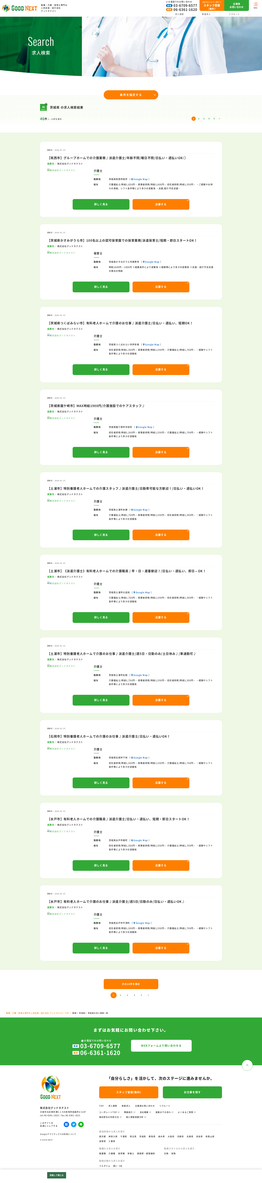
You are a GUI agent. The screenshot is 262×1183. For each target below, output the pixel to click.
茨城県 (82, 1013)
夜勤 (173, 1153)
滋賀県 (102, 1141)
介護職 (112, 1153)
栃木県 (161, 1136)
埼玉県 (133, 1136)
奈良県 (199, 1136)
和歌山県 (210, 1136)
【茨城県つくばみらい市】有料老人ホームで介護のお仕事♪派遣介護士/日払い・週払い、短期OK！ (120, 323)
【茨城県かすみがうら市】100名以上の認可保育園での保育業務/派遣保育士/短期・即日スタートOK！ (122, 240)
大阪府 (171, 1136)
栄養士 (131, 1153)
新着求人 (206, 14)
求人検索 (179, 14)
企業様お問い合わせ (145, 1106)
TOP (101, 1106)
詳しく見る (101, 204)
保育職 (121, 1153)
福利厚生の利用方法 (109, 1117)
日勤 (166, 1153)
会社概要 (144, 1112)
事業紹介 (128, 1112)
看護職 (102, 1153)
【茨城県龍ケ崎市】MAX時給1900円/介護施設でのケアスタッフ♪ (96, 405)
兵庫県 (190, 1136)
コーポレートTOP (108, 1112)
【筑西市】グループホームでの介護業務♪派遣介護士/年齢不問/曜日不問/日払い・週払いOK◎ (116, 157)
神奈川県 (113, 1136)
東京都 (102, 1136)
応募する (161, 204)
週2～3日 (118, 1166)
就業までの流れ (163, 1112)
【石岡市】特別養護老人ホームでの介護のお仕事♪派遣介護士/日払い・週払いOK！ (108, 736)
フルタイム (104, 1166)
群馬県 (152, 1136)
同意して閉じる (57, 1175)
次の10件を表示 (131, 984)
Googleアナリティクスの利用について (58, 1134)
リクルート (234, 14)
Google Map (140, 179)
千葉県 (123, 1136)
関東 (74, 1013)
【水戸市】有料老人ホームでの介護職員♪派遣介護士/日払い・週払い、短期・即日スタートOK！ (118, 819)
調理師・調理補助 (146, 1153)
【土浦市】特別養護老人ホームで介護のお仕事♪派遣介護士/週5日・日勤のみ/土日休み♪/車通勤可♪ (121, 653)
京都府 (180, 1136)
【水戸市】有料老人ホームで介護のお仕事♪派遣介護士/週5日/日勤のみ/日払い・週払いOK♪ (116, 901)
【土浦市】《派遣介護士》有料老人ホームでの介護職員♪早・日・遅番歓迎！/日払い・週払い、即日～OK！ (126, 571)
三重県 (112, 1141)
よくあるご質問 (185, 1112)
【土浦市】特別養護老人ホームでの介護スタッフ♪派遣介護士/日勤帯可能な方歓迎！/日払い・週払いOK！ (125, 488)
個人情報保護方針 (135, 1117)
